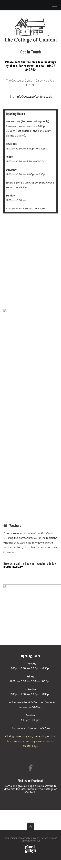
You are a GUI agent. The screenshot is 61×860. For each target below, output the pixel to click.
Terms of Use (34, 841)
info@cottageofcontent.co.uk (34, 96)
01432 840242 (13, 567)
